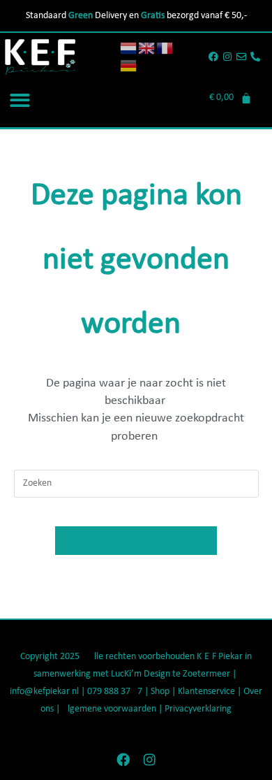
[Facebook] (214, 57)
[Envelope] (241, 57)
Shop (161, 691)
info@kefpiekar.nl (44, 691)
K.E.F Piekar (220, 656)
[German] (129, 65)
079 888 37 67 (114, 691)
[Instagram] (228, 57)
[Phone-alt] (255, 57)
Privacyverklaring (198, 709)
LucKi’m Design (140, 674)
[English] (147, 48)
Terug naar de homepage (136, 540)
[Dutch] (129, 48)
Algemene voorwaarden (109, 709)
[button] (19, 100)
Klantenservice (206, 691)
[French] (165, 48)
